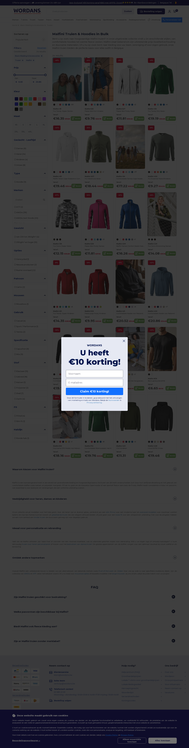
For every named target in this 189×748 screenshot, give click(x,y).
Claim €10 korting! (94, 391)
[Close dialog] (124, 340)
